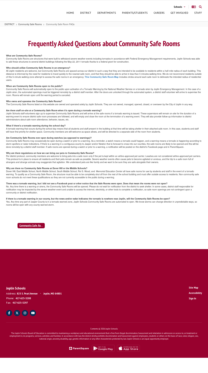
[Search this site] (200, 6)
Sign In (192, 298)
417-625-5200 (23, 298)
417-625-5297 (20, 302)
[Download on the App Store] (128, 348)
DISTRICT (9, 24)
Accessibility (195, 293)
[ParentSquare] (79, 348)
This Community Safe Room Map (102, 76)
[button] (179, 7)
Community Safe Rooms (30, 24)
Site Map (193, 287)
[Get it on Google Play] (103, 348)
